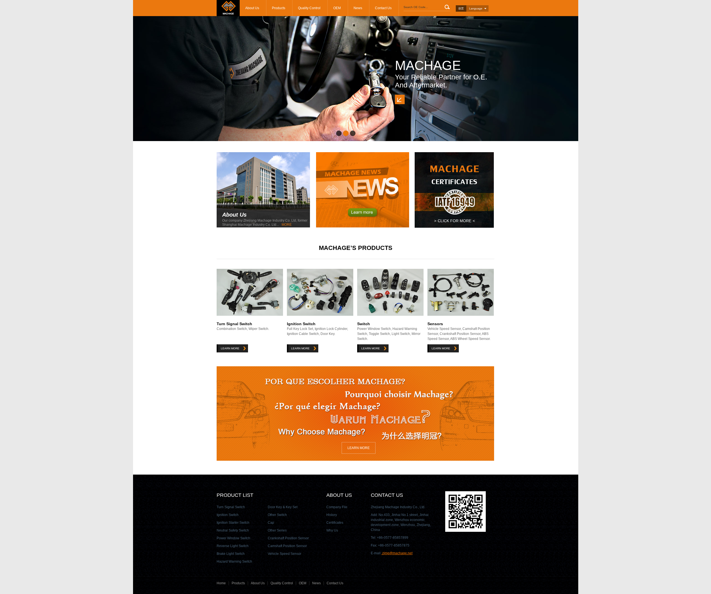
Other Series (277, 530)
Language (475, 8)
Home (221, 583)
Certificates (334, 523)
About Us (252, 8)
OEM (337, 8)
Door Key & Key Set (282, 507)
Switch (363, 324)
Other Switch (277, 515)
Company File (336, 507)
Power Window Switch (233, 538)
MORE (287, 225)
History (331, 515)
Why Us (332, 530)
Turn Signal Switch (234, 324)
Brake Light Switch (231, 554)
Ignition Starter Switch (233, 523)
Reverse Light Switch (233, 546)
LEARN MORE (230, 348)
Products (278, 8)
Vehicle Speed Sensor (284, 554)
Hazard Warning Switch (234, 561)
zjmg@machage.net (396, 553)
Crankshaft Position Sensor (288, 538)
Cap (271, 523)
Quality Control (309, 8)
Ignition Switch (301, 324)
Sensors (435, 324)
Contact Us (383, 8)
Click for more (454, 221)
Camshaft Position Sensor (287, 546)
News (358, 8)
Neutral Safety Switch (233, 530)
